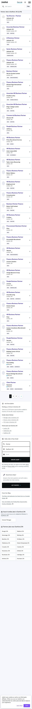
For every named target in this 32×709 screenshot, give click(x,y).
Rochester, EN (6, 554)
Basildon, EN (5, 539)
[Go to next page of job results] (21, 396)
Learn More (19, 705)
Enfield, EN (20, 550)
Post (19, 2)
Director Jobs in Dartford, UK (10, 420)
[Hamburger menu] (29, 2)
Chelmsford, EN (7, 430)
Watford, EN (20, 531)
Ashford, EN (5, 558)
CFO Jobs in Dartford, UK (9, 422)
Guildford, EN (6, 433)
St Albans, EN (20, 539)
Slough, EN (5, 531)
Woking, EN (20, 535)
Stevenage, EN (6, 535)
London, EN (6, 428)
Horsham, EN (20, 558)
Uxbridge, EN (20, 554)
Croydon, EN (5, 547)
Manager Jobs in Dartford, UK (11, 417)
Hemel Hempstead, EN (23, 543)
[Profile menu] (25, 2)
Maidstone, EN (6, 543)
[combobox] (16, 444)
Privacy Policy (11, 466)
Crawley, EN (20, 547)
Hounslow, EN (6, 550)
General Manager (6, 520)
